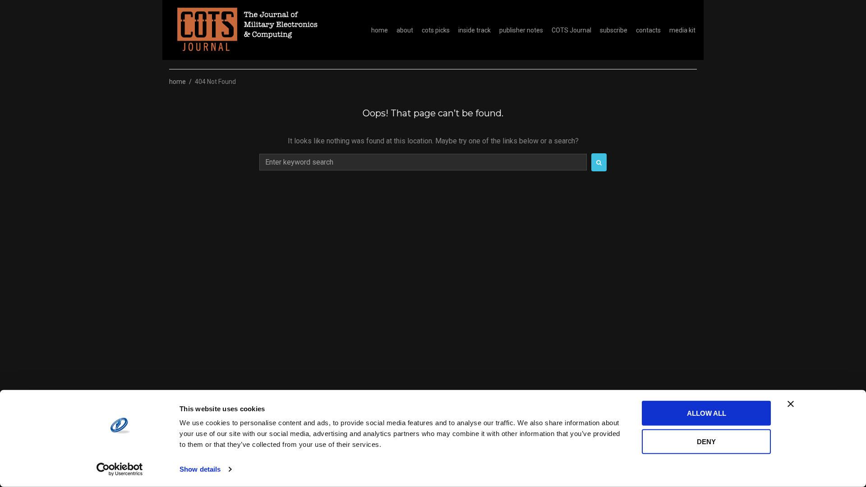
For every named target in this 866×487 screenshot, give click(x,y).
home (379, 30)
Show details (200, 469)
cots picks (436, 30)
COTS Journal (571, 30)
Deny (706, 441)
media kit (682, 30)
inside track (474, 30)
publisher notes (521, 30)
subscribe (613, 30)
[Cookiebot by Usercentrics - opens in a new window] (119, 469)
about (404, 30)
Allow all (706, 413)
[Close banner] (791, 404)
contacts (648, 30)
